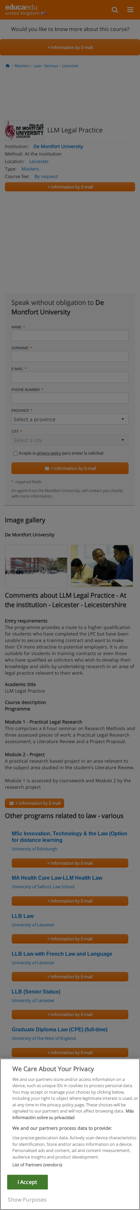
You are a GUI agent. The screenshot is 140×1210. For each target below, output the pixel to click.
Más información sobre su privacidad (73, 1114)
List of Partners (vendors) (37, 1165)
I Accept (27, 1182)
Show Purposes (27, 1199)
